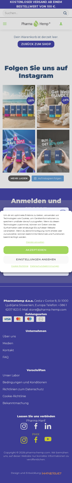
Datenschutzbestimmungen (44, 266)
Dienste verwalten (35, 242)
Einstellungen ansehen (36, 259)
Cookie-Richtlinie (19, 266)
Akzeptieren (36, 250)
